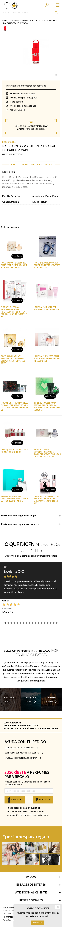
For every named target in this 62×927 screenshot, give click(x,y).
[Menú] (56, 5)
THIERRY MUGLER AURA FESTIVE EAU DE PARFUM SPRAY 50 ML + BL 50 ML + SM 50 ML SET (47, 406)
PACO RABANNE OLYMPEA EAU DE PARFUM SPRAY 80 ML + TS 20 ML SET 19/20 (14, 265)
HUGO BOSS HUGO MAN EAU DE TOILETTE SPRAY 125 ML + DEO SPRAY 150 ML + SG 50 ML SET (14, 406)
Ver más (8, 701)
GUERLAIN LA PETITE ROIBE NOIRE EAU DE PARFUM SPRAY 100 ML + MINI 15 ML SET (46, 499)
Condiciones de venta (12, 910)
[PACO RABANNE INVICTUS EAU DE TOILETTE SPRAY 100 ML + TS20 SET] (47, 246)
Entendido (37, 922)
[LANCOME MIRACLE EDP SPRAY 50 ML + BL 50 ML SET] (47, 291)
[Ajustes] (47, 5)
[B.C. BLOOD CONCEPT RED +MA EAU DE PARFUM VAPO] (56, 75)
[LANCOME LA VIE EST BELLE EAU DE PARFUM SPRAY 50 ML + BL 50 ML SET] (47, 340)
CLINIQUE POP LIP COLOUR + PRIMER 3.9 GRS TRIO (14, 450)
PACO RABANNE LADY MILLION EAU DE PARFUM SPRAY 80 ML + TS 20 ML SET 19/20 (13, 359)
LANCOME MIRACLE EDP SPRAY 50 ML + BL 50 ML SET (46, 308)
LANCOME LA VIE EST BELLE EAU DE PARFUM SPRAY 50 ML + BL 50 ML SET (47, 358)
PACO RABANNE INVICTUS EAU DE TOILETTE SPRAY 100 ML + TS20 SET (47, 265)
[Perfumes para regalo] (10, 4)
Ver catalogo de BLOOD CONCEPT (32, 164)
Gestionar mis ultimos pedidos (19, 748)
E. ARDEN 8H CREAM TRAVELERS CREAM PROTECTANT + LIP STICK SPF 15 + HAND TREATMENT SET (14, 312)
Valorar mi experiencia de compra (21, 758)
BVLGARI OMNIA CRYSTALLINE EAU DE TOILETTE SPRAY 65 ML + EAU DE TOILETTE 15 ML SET (47, 453)
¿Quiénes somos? (10, 913)
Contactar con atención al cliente (22, 753)
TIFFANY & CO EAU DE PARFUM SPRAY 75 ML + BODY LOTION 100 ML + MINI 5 (14, 498)
